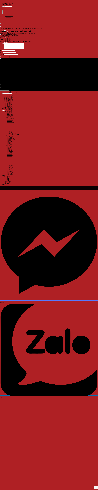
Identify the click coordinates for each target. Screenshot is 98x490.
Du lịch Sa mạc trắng (10, 56)
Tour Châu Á (6, 98)
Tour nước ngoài (5, 96)
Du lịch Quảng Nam (10, 95)
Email (1, 52)
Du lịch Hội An (9, 159)
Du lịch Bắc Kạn (9, 87)
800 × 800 (11, 33)
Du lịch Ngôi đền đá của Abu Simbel (13, 125)
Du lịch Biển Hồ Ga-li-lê (11, 74)
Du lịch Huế (9, 157)
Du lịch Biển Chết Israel (11, 73)
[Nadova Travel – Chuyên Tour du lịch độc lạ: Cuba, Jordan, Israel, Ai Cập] (13, 58)
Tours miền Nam (7, 40)
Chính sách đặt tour (5, 73)
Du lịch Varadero (9, 112)
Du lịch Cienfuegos (10, 114)
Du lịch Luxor (9, 124)
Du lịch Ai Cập (6, 51)
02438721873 (7, 61)
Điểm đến (4, 108)
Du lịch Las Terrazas (10, 113)
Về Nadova (4, 95)
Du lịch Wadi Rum (10, 128)
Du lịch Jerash (9, 130)
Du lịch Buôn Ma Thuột (10, 102)
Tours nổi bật (5, 42)
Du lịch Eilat (9, 75)
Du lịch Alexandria (10, 120)
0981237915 (8, 4)
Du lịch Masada (9, 76)
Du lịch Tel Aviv (9, 79)
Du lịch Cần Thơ (9, 108)
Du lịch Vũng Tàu (9, 168)
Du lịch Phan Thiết (10, 100)
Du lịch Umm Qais (10, 132)
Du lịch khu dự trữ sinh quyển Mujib (13, 69)
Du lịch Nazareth (9, 72)
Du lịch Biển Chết (9, 66)
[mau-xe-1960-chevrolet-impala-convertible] (8, 34)
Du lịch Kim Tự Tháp (10, 118)
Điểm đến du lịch (7, 176)
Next (1, 37)
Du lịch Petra (9, 126)
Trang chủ (2, 28)
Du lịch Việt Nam (7, 80)
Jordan (8, 178)
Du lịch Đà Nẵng (9, 92)
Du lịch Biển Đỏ (9, 55)
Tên (1, 50)
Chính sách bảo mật (5, 74)
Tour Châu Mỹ (6, 99)
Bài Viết (3, 110)
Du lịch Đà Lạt (9, 101)
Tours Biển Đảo (7, 106)
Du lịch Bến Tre (9, 169)
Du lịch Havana (9, 110)
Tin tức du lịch (6, 183)
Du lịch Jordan (7, 60)
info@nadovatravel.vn (9, 3)
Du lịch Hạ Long (9, 82)
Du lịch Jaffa (9, 78)
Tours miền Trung (7, 39)
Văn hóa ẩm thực (7, 182)
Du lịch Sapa (9, 83)
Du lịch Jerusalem (10, 71)
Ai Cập (8, 179)
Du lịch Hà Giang (9, 86)
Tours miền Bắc (7, 38)
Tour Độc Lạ (6, 36)
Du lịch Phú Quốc (10, 170)
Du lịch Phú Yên (9, 98)
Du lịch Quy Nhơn (10, 97)
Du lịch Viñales (9, 111)
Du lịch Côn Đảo (9, 96)
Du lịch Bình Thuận (10, 99)
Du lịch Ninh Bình (9, 84)
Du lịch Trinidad (9, 116)
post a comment (16, 35)
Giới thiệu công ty (5, 72)
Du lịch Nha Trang (10, 94)
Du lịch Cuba (6, 109)
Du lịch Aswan (9, 57)
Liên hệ (3, 75)
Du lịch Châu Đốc (10, 109)
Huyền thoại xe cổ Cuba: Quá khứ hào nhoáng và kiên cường (15, 28)
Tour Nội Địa (4, 37)
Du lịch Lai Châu (9, 90)
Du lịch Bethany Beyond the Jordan (13, 68)
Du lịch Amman (9, 64)
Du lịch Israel (6, 70)
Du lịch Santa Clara (10, 50)
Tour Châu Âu (6, 100)
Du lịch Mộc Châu (10, 85)
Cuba (7, 177)
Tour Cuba (6, 32)
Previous (2, 36)
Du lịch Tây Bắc (9, 88)
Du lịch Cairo (9, 53)
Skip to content (3, 0)
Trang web (2, 54)
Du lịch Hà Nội (9, 81)
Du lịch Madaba (9, 62)
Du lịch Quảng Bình (10, 107)
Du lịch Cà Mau (9, 171)
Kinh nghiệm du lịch (7, 181)
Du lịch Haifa (9, 77)
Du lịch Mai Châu (9, 150)
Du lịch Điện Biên (10, 89)
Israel (8, 180)
